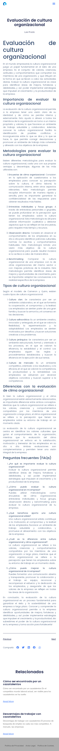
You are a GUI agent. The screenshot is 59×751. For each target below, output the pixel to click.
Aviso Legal (30, 746)
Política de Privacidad (14, 746)
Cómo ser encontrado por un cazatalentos (22, 683)
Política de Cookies (46, 746)
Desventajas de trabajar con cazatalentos (22, 715)
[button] (54, 3)
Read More (8, 701)
